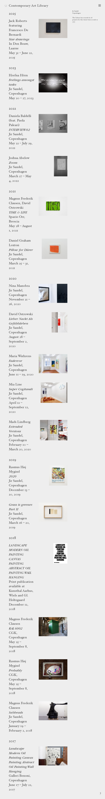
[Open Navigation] (99, 5)
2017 (73, 22)
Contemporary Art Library (28, 6)
